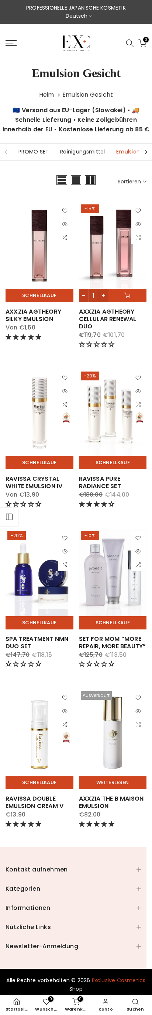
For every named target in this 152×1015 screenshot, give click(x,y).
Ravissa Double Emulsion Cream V (34, 802)
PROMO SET (33, 151)
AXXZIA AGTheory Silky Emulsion (33, 315)
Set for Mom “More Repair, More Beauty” (112, 642)
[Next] (145, 152)
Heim (46, 94)
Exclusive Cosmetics (119, 980)
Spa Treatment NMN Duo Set (37, 642)
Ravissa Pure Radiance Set (100, 482)
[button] (24, 337)
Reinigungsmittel (82, 151)
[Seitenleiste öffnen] (9, 517)
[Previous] (6, 152)
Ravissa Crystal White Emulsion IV (34, 482)
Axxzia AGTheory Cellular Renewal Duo (108, 319)
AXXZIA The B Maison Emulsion (111, 802)
